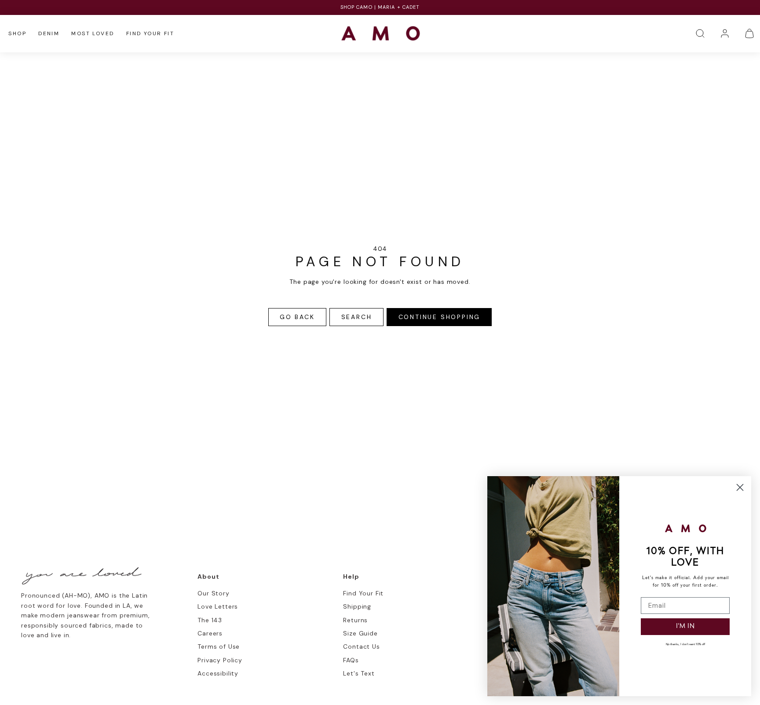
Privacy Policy (219, 660)
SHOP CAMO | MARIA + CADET (380, 7)
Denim (48, 33)
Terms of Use (218, 646)
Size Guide (360, 633)
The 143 (209, 620)
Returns (355, 620)
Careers (210, 633)
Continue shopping (439, 317)
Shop (17, 33)
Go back (297, 317)
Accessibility (217, 673)
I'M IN (685, 626)
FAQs (350, 660)
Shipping (357, 606)
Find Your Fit (150, 33)
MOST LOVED (92, 33)
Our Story (213, 593)
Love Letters (217, 606)
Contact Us (361, 646)
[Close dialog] (740, 487)
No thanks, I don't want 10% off (685, 644)
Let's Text (358, 673)
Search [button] (356, 317)
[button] (700, 33)
